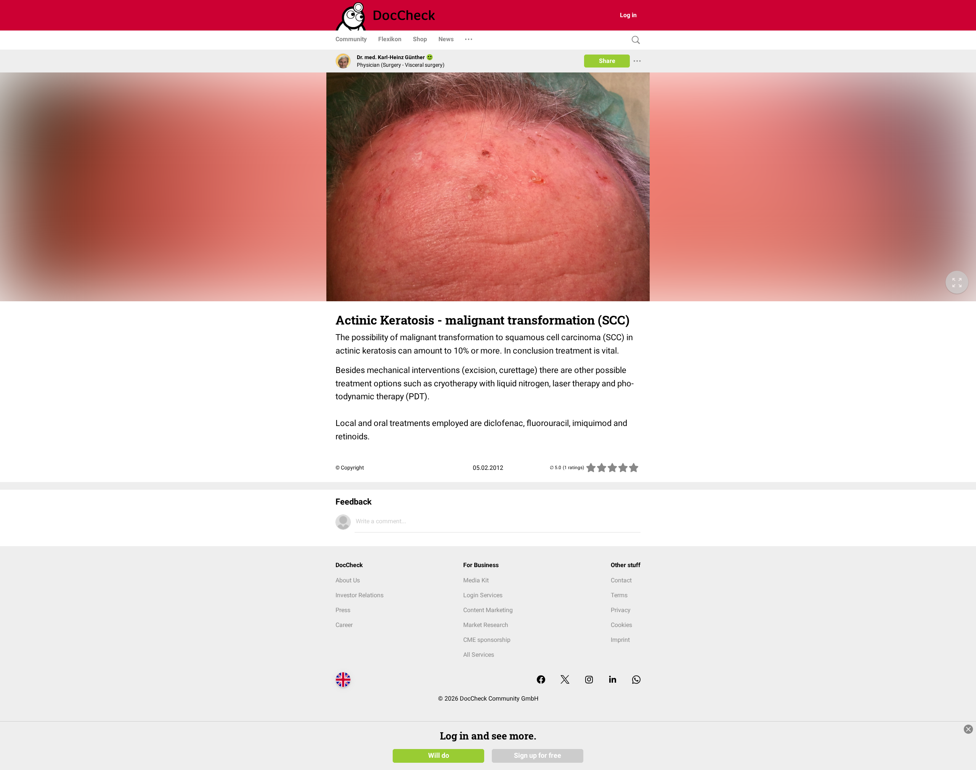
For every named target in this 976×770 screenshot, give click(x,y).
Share (607, 60)
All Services (478, 654)
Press (343, 610)
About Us (348, 580)
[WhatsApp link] (636, 680)
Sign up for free (537, 755)
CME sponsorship (486, 639)
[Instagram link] (589, 680)
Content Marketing (488, 610)
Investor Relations (360, 595)
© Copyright (350, 468)
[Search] (634, 40)
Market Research (485, 625)
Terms (619, 595)
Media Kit (476, 580)
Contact (621, 580)
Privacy (621, 610)
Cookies (621, 625)
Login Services (482, 595)
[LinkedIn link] (612, 680)
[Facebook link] (541, 680)
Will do (438, 755)
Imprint (620, 639)
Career (344, 625)
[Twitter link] (565, 680)
